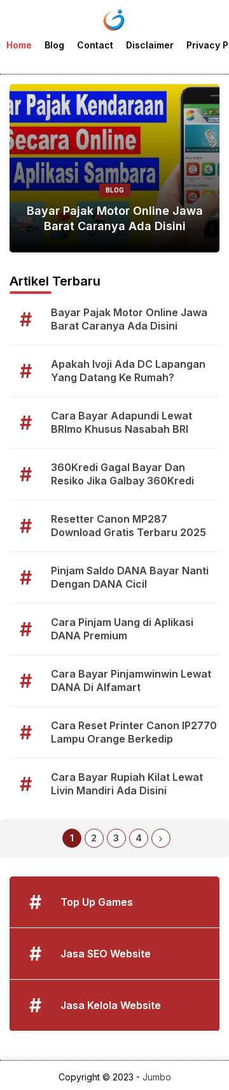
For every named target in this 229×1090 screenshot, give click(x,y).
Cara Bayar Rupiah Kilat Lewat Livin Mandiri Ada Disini (127, 784)
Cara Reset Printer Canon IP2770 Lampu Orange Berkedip (134, 732)
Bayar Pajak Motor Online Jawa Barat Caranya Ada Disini (115, 218)
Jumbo (156, 1077)
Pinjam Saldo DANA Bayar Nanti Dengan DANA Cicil (130, 577)
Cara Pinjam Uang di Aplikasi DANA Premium (122, 629)
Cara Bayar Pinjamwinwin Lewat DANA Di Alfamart (131, 680)
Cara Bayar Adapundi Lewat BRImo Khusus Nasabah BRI (121, 422)
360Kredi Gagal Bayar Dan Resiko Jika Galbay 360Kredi (122, 474)
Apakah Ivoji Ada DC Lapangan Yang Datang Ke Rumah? (128, 371)
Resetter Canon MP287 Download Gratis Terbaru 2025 (128, 525)
